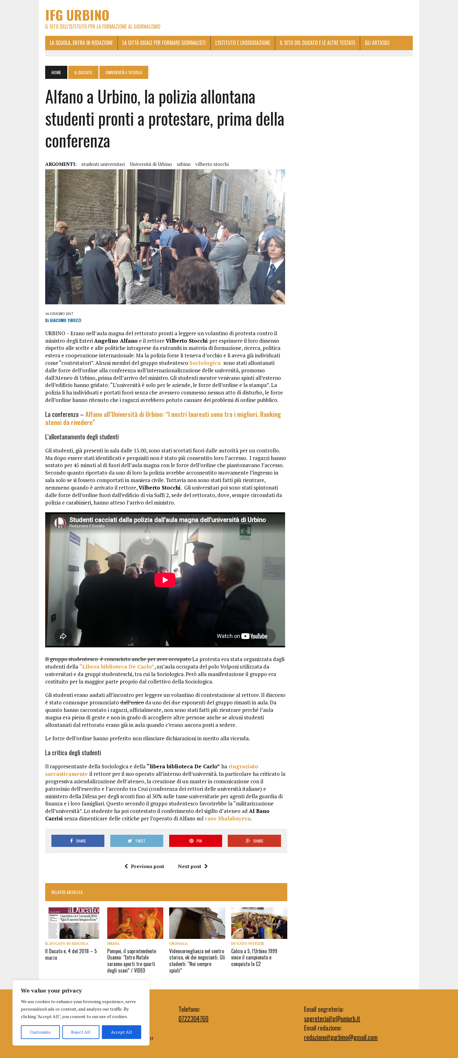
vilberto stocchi (212, 164)
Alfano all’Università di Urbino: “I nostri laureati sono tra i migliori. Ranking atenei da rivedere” (163, 418)
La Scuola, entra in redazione (81, 42)
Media (113, 943)
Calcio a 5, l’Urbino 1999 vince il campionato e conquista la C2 (254, 957)
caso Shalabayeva (227, 818)
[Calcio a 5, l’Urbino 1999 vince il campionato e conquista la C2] (259, 934)
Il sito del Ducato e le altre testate (317, 42)
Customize (40, 1032)
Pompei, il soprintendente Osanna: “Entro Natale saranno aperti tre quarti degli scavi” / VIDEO (131, 960)
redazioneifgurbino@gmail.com (341, 1037)
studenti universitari (103, 164)
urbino (184, 164)
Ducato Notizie (247, 943)
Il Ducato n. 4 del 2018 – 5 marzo (71, 954)
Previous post (147, 866)
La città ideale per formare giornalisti (164, 42)
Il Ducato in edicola (66, 943)
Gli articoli (377, 42)
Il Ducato (83, 72)
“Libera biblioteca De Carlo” (116, 666)
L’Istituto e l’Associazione (242, 42)
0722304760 (193, 1018)
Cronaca (178, 943)
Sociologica (205, 362)
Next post (189, 866)
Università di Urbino (151, 164)
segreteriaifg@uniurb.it (332, 1018)
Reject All (80, 1032)
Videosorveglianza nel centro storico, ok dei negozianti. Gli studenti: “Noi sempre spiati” (197, 960)
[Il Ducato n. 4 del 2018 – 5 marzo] (73, 934)
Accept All (121, 1032)
